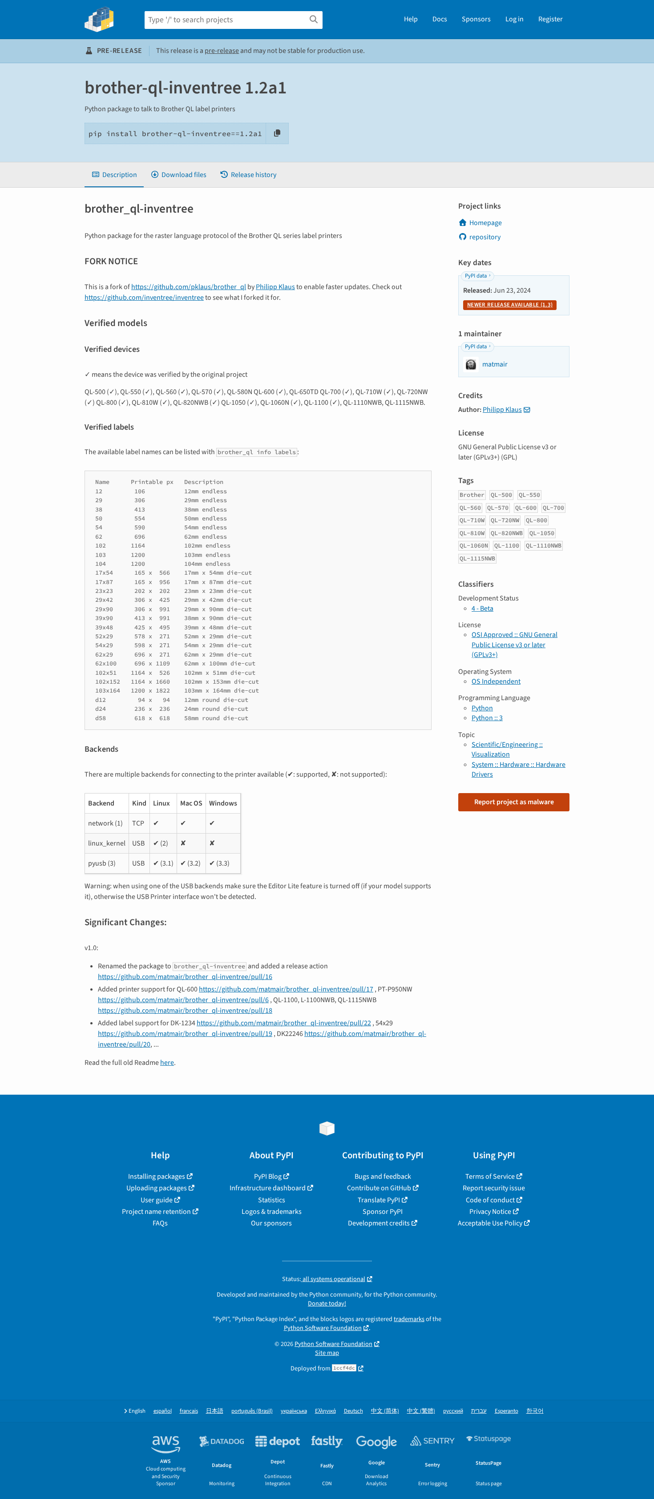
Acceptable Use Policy (490, 1223)
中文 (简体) (385, 1411)
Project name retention (156, 1212)
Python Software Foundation (323, 1328)
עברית (479, 1411)
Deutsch (353, 1411)
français (189, 1411)
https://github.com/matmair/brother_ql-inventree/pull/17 (286, 989)
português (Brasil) (252, 1411)
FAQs (160, 1223)
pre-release (222, 51)
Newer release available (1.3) (510, 305)
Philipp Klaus (275, 287)
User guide (157, 1200)
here (167, 1063)
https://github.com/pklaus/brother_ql (188, 287)
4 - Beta (482, 608)
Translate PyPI (379, 1200)
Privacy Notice (490, 1212)
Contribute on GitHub (379, 1188)
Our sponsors (271, 1223)
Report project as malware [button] (514, 802)
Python (482, 708)
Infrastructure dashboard (268, 1188)
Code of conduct (490, 1200)
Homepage (485, 223)
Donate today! (327, 1303)
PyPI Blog (268, 1176)
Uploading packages (156, 1188)
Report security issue (494, 1188)
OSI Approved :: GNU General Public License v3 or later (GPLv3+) (514, 645)
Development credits (379, 1223)
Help (411, 19)
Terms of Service (490, 1176)
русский (453, 1411)
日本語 (214, 1411)
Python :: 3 (487, 718)
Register (550, 19)
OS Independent (496, 681)
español (162, 1411)
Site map (327, 1353)
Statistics (271, 1200)
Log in (514, 19)
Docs (439, 19)
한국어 (535, 1411)
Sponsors (476, 19)
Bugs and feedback (383, 1176)
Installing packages (156, 1176)
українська (294, 1411)
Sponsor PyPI (383, 1212)
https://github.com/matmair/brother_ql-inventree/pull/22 (284, 1023)
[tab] (114, 174)
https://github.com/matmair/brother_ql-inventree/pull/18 (185, 1010)
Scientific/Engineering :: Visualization (507, 749)
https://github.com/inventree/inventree (144, 297)
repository (485, 237)
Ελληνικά (325, 1411)
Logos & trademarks (272, 1212)
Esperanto (506, 1411)
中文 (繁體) (421, 1411)
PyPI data (476, 276)
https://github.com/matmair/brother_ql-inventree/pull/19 (185, 1034)
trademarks (409, 1319)
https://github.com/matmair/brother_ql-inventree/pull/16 (185, 977)
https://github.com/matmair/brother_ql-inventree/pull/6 (183, 1000)
